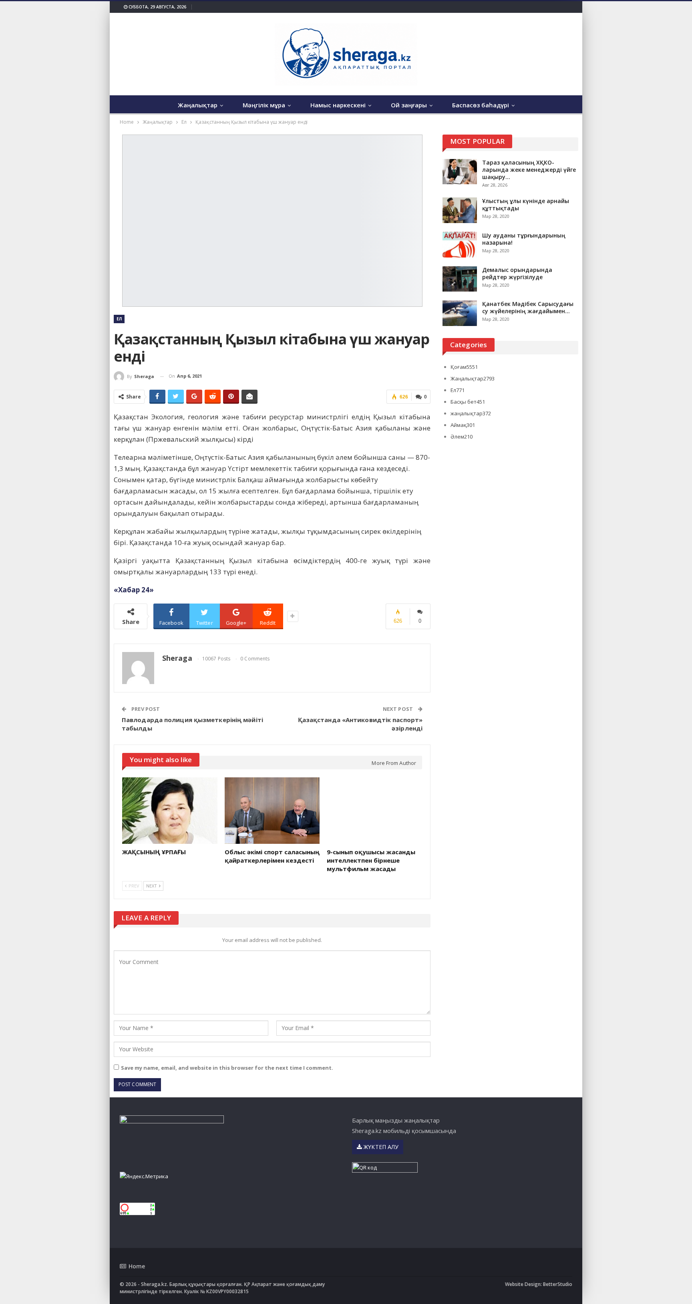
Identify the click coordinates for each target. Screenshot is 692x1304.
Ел (119, 319)
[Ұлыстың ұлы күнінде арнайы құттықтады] (460, 210)
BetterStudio (557, 1284)
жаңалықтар (471, 413)
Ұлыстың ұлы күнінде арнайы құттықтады (525, 204)
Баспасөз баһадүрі (480, 105)
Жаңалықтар (197, 105)
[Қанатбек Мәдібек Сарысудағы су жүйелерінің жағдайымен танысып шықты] (460, 313)
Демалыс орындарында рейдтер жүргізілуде (517, 273)
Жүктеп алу (380, 1147)
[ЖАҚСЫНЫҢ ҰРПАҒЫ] (169, 810)
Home (137, 1266)
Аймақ (463, 425)
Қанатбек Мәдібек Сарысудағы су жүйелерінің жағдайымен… (527, 307)
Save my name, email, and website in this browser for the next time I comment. (227, 1067)
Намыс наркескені (338, 105)
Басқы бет (468, 401)
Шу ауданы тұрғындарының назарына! (523, 238)
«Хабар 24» (134, 589)
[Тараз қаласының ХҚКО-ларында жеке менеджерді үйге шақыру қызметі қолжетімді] (460, 172)
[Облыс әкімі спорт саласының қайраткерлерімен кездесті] (272, 810)
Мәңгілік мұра (264, 105)
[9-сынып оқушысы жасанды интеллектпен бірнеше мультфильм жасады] (374, 810)
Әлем (462, 436)
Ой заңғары (409, 105)
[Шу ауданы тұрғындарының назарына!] (460, 245)
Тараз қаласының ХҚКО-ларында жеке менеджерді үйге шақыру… (529, 170)
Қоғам (464, 366)
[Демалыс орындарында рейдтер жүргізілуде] (460, 279)
